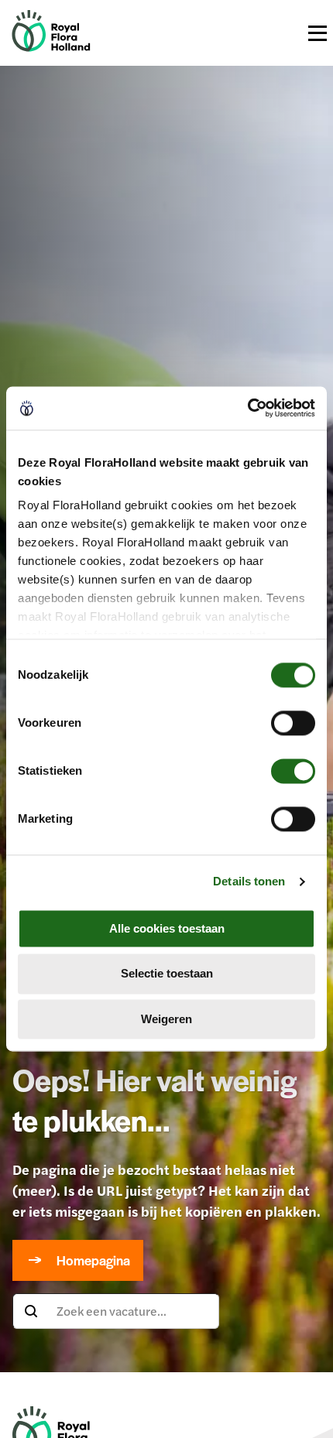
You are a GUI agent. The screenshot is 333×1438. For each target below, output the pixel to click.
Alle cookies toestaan (167, 928)
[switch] (293, 722)
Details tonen (249, 881)
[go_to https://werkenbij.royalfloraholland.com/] (51, 47)
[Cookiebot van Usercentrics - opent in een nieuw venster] (247, 408)
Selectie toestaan (167, 974)
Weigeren (166, 1018)
